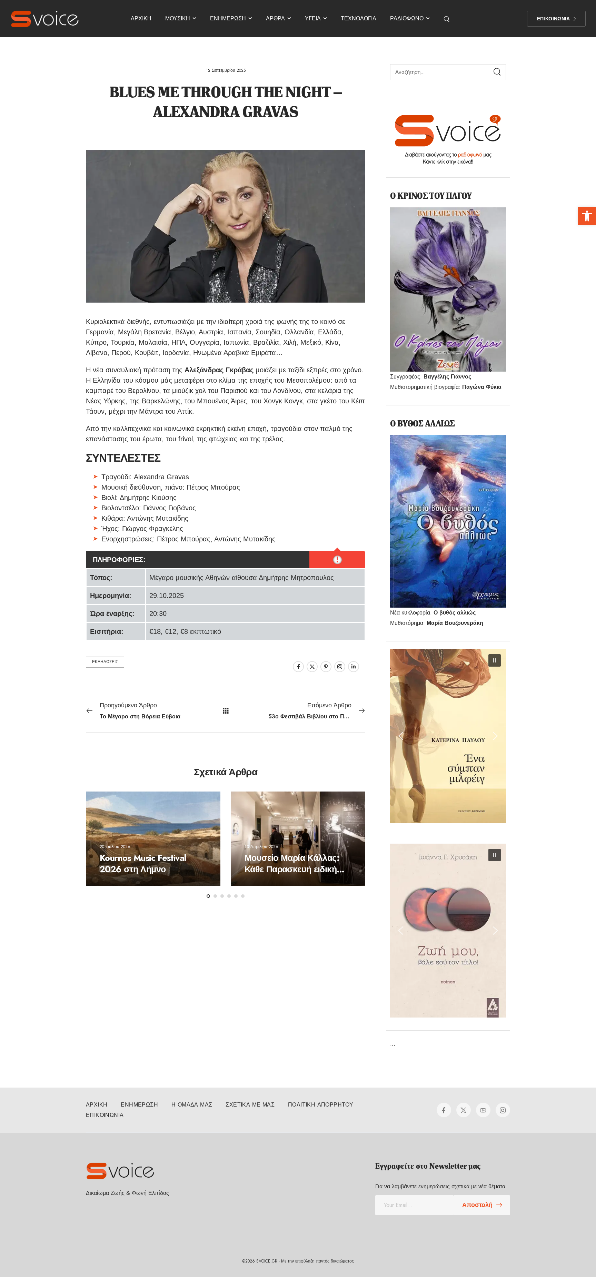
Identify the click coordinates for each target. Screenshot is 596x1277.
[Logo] (44, 18)
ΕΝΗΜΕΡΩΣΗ (228, 18)
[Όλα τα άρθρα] (225, 710)
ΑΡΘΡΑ (275, 18)
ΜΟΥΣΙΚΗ (177, 18)
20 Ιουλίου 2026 (115, 846)
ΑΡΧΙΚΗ (141, 18)
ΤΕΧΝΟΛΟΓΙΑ (358, 18)
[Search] (447, 18)
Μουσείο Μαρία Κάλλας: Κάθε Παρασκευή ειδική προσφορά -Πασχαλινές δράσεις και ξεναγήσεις (292, 875)
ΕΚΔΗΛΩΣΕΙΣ (105, 662)
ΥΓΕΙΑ (313, 18)
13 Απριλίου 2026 (261, 846)
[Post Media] (153, 839)
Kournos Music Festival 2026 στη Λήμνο (143, 863)
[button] (587, 216)
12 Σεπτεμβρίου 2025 (226, 70)
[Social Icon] (298, 666)
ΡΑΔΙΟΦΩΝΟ (407, 18)
